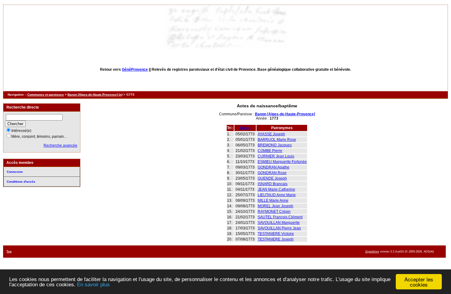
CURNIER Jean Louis (276, 156)
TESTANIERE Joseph (276, 239)
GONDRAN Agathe (273, 167)
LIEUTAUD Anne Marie (277, 195)
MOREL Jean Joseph (275, 206)
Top (9, 251)
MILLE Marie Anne (273, 200)
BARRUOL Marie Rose (277, 139)
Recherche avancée (60, 145)
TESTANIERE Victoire (276, 234)
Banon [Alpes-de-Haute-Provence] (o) (94, 94)
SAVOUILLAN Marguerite (279, 222)
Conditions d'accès (21, 181)
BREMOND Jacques (275, 145)
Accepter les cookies (418, 281)
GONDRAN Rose (272, 173)
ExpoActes (372, 251)
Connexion (15, 171)
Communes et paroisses (45, 94)
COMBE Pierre (270, 151)
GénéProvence (135, 69)
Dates (245, 128)
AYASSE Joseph (271, 134)
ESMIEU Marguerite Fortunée (282, 162)
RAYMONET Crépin (274, 211)
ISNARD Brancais (272, 184)
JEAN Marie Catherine (276, 189)
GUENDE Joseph (272, 178)
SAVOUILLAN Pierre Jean (279, 228)
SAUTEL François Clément (280, 217)
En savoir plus (93, 285)
